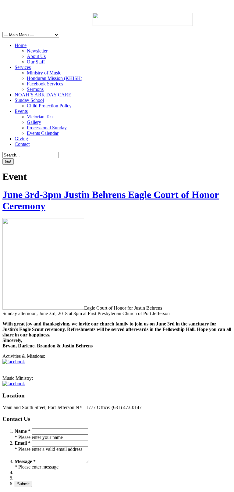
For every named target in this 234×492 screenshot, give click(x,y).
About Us (36, 56)
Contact (22, 144)
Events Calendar (42, 133)
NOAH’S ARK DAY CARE (43, 94)
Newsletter (37, 50)
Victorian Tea (40, 116)
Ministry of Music (44, 72)
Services (23, 67)
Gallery (34, 122)
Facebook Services (45, 83)
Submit (23, 484)
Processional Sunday (47, 127)
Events (21, 111)
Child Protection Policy (49, 105)
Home (21, 45)
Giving (21, 138)
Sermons (35, 89)
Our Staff (36, 61)
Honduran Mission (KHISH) (54, 78)
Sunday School (29, 100)
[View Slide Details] (143, 24)
